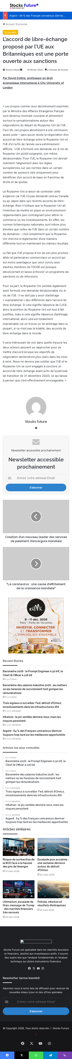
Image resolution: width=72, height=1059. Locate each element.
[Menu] (4, 7)
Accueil (9, 24)
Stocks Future (61, 1028)
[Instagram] (42, 968)
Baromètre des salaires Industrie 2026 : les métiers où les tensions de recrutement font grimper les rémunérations (35, 689)
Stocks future (12, 69)
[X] (34, 968)
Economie (21, 24)
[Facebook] (29, 968)
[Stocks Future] (24, 6)
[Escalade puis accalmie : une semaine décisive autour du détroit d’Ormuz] (53, 847)
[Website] (36, 428)
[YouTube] (38, 968)
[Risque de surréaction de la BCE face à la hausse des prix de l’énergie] (19, 847)
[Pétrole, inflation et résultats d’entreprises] (53, 889)
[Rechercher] (67, 7)
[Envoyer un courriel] (21, 69)
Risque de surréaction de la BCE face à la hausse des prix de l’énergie (19, 863)
